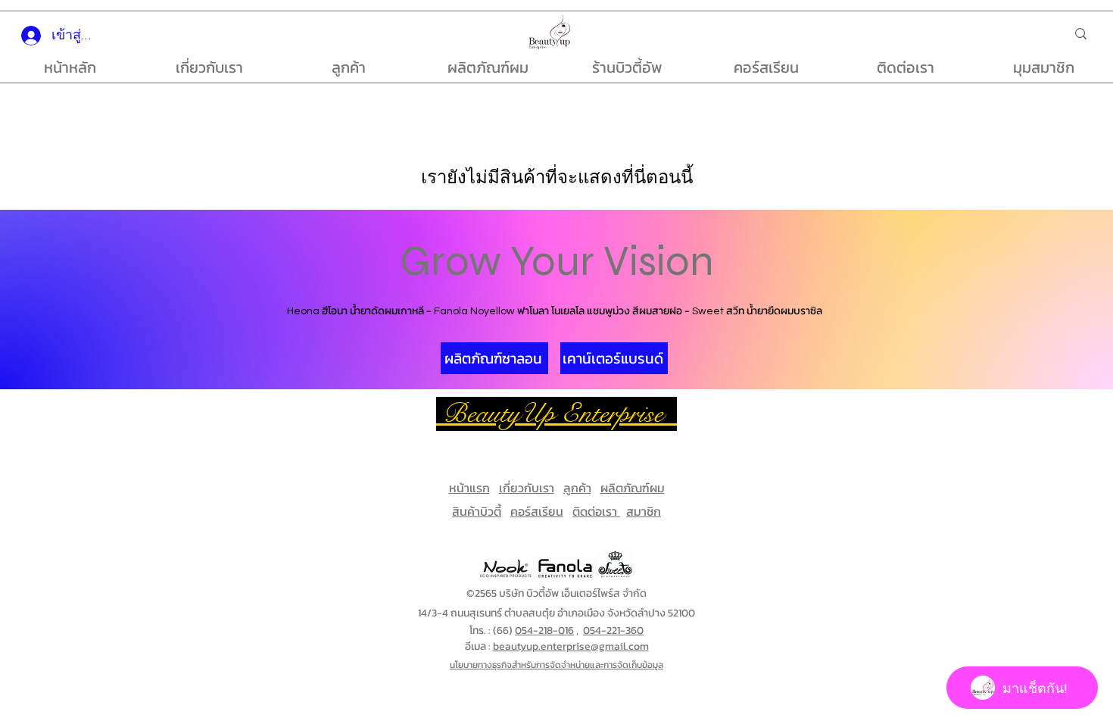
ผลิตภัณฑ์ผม (632, 488)
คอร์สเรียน (536, 511)
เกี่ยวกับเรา (526, 488)
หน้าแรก (469, 488)
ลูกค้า (577, 488)
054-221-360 (613, 630)
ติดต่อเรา (596, 511)
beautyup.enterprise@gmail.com (571, 646)
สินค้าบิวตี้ (476, 511)
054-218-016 (544, 630)
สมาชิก (643, 511)
